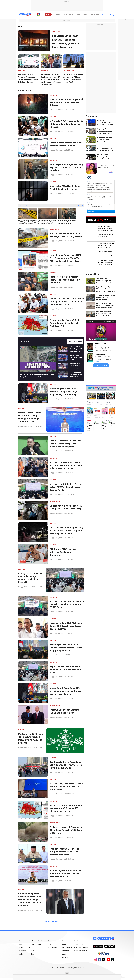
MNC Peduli (78, 944)
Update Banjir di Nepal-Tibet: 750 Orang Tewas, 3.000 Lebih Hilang (66, 507)
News (21, 941)
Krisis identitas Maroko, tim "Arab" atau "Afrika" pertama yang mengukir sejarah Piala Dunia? (105, 262)
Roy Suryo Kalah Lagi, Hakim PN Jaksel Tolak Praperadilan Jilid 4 (104, 314)
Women (22, 947)
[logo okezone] (103, 938)
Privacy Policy (66, 947)
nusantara (95, 14)
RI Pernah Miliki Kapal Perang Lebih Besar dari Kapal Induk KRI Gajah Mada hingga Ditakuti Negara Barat (105, 306)
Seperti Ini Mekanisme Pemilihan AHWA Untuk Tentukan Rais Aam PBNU (65, 669)
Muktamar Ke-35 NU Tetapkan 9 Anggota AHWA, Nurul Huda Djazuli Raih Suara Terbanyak (28, 78)
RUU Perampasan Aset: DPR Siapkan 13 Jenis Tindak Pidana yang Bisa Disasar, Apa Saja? (105, 148)
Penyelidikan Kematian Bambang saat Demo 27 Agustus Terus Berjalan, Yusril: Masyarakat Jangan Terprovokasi (51, 79)
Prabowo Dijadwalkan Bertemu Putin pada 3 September (64, 711)
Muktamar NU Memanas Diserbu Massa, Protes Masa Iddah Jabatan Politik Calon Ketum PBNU (66, 465)
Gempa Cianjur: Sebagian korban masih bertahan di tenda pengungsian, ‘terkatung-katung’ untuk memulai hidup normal (106, 245)
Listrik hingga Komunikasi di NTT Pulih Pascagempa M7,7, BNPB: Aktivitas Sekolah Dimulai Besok (65, 258)
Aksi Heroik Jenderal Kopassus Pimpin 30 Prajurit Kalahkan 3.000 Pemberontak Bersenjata (105, 140)
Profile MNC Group (81, 947)
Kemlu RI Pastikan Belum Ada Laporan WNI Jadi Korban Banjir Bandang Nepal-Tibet (73, 78)
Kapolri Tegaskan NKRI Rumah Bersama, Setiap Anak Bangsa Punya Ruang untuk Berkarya (64, 392)
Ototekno (32, 944)
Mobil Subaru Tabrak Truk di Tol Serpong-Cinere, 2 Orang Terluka (66, 235)
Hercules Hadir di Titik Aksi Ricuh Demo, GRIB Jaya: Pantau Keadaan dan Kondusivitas (66, 626)
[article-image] (33, 104)
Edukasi (31, 954)
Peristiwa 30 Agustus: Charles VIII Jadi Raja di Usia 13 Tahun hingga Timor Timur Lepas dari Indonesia (29, 900)
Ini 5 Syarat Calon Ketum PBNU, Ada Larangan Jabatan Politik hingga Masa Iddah (30, 578)
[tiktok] (112, 959)
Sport (31, 941)
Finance (22, 944)
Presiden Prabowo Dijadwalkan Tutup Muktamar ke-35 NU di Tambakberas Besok (64, 852)
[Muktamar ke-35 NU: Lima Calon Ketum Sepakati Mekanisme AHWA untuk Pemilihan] (65, 740)
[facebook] (99, 959)
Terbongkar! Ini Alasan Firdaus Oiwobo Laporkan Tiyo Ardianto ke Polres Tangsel (76, 366)
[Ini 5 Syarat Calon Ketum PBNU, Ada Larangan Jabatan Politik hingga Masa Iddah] (65, 580)
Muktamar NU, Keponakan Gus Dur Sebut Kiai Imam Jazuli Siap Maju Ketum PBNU (66, 787)
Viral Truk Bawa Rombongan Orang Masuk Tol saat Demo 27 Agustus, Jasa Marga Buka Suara (66, 531)
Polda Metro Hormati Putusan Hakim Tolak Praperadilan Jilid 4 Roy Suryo (65, 280)
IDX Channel (52, 947)
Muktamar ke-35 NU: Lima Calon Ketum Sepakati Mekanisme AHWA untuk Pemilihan (30, 738)
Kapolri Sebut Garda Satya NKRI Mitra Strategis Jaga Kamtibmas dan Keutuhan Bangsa (65, 691)
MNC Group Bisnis (80, 951)
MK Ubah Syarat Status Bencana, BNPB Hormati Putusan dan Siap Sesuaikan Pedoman (65, 873)
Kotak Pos (65, 951)
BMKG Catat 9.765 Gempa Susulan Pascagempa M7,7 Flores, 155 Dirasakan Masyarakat (66, 808)
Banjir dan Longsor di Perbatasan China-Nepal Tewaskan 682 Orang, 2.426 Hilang (66, 830)
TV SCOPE (25, 341)
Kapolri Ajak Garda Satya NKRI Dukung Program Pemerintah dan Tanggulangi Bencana (66, 648)
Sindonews (52, 941)
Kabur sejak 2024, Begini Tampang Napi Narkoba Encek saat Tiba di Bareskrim (66, 167)
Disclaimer (78, 941)
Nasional (21, 70)
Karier (63, 954)
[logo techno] (24, 14)
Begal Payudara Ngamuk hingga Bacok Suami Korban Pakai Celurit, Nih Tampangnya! (105, 131)
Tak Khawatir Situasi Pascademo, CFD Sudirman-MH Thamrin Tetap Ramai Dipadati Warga (66, 765)
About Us (64, 941)
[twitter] (103, 959)
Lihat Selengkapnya (75, 341)
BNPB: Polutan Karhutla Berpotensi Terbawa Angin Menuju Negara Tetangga (66, 102)
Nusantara (56, 31)
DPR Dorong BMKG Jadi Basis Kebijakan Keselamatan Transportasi (63, 552)
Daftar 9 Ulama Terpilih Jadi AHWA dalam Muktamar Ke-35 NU (66, 144)
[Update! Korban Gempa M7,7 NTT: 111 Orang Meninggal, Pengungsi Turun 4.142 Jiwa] (65, 419)
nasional (56, 14)
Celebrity (22, 951)
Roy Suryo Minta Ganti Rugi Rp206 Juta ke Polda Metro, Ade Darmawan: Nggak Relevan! (76, 349)
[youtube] (108, 959)
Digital (40, 941)
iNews (50, 944)
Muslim (31, 951)
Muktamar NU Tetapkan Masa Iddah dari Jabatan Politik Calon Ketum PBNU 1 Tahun (67, 604)
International (68, 70)
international (82, 14)
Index (40, 944)
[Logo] (38, 14)
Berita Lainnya (51, 922)
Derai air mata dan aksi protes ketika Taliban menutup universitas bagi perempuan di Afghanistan (106, 253)
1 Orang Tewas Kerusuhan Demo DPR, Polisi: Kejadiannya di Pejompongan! (105, 297)
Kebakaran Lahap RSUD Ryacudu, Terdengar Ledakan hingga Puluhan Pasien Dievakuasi (66, 42)
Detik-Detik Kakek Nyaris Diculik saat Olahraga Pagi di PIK (76, 374)
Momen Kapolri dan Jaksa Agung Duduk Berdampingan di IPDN (76, 358)
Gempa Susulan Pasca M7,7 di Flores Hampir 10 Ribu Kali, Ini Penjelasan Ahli (64, 323)
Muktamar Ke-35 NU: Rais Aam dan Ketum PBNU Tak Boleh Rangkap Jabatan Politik (66, 487)
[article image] (34, 40)
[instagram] (95, 959)
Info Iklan (64, 957)
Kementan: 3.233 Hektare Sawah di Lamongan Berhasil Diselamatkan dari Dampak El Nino (67, 302)
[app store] (109, 946)
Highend (32, 947)
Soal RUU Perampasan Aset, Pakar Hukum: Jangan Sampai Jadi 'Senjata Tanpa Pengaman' (66, 444)
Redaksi (64, 944)
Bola (21, 954)
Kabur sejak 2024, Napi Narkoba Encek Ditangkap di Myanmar (65, 187)
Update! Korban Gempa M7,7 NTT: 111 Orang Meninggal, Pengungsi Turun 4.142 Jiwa (29, 417)
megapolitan (68, 14)
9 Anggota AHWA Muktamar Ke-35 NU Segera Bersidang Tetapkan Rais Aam (66, 124)
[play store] (98, 946)
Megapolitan (55, 229)
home (48, 14)
